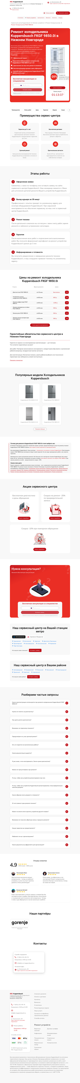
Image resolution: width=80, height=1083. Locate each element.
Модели (55, 110)
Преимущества (16, 110)
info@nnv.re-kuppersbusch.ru (25, 963)
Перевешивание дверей (43, 470)
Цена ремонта (41, 17)
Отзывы (60, 17)
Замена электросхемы (52, 468)
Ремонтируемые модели (41, 1008)
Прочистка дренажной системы (58, 470)
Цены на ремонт (57, 87)
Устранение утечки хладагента (37, 468)
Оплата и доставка (40, 996)
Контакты (54, 17)
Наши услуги (38, 1011)
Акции (63, 110)
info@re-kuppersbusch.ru (18, 1013)
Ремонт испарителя (57, 471)
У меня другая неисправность (40, 325)
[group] (19, 924)
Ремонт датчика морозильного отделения (21, 471)
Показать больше (40, 429)
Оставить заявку (35, 650)
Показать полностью (16, 360)
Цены (37, 110)
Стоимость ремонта (40, 994)
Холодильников (52, 1043)
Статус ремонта (50, 13)
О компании (20, 17)
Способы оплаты (39, 1018)
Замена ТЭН (20, 470)
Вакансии (48, 17)
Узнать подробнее (24, 518)
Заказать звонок (63, 13)
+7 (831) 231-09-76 (18, 8)
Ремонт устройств (31, 17)
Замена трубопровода (30, 470)
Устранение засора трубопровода (42, 471)
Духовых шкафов (52, 1028)
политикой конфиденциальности (51, 615)
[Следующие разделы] (69, 110)
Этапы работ (27, 110)
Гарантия (45, 110)
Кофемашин (38, 1033)
